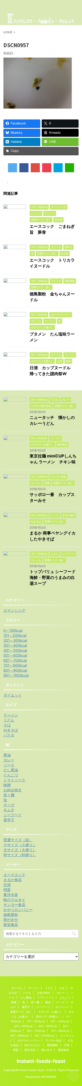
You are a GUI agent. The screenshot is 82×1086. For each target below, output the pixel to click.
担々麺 (8, 795)
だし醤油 (10, 770)
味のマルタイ (14, 899)
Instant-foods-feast (41, 1061)
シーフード (12, 815)
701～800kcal (15, 665)
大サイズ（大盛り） (19, 850)
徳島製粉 (10, 914)
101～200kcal (14, 635)
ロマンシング (14, 610)
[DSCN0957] (58, 167)
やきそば (10, 730)
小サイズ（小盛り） (19, 845)
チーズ (8, 805)
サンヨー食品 (14, 904)
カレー (8, 760)
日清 (7, 884)
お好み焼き (12, 790)
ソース (8, 765)
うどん (8, 720)
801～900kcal (15, 670)
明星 (7, 889)
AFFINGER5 (48, 1077)
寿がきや (10, 919)
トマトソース (14, 780)
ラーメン (10, 715)
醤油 (7, 755)
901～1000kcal (16, 675)
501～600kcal (15, 655)
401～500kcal (15, 650)
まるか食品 (12, 879)
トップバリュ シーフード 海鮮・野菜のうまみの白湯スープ (55, 577)
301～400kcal (15, 645)
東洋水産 (10, 894)
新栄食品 (10, 924)
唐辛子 (8, 820)
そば (7, 725)
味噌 (7, 785)
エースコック (14, 874)
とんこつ (10, 775)
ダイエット (12, 695)
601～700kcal (15, 660)
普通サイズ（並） (18, 840)
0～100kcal (13, 630)
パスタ (8, 735)
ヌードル (16, 988)
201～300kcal (15, 640)
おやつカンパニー (18, 909)
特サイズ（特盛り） (19, 855)
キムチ (8, 810)
